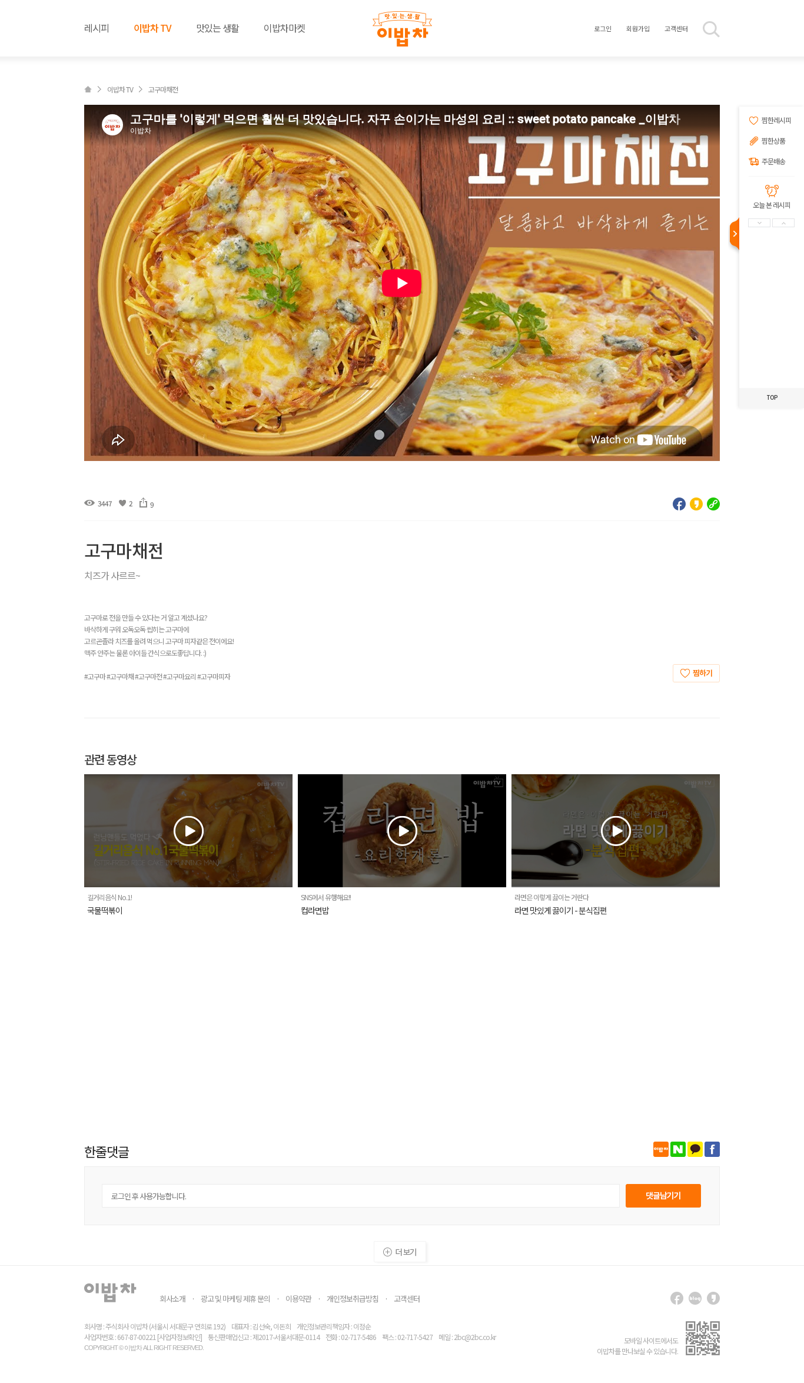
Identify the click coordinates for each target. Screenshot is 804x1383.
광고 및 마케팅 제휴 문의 (235, 1298)
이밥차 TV (152, 28)
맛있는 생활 (217, 28)
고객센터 (676, 28)
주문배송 (773, 161)
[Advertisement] (402, 1025)
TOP (772, 397)
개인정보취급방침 (352, 1298)
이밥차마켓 (284, 28)
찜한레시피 (776, 120)
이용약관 (298, 1298)
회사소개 (172, 1298)
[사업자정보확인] (179, 1337)
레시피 (96, 28)
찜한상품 (773, 141)
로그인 (603, 28)
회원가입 (638, 28)
